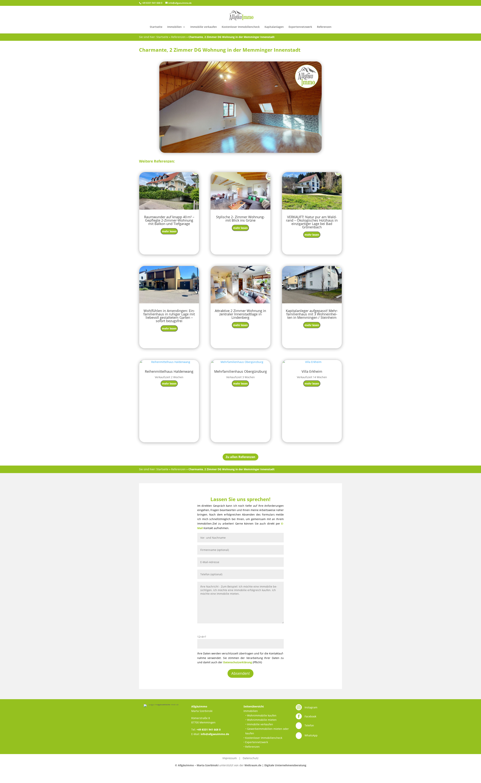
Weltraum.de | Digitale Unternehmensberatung (275, 765)
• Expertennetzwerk (256, 742)
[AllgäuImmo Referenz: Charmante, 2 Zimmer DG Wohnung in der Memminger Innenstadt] (240, 107)
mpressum (230, 758)
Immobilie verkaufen (203, 27)
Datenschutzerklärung (237, 662)
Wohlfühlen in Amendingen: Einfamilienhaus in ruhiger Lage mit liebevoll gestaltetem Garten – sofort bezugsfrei (169, 315)
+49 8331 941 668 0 (209, 729)
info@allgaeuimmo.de (215, 734)
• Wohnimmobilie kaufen (260, 715)
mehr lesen (169, 231)
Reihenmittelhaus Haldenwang (169, 371)
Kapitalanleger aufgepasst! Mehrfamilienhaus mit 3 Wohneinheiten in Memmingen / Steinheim (312, 314)
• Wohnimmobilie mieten (261, 720)
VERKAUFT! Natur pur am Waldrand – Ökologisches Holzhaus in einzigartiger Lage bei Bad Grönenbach (312, 222)
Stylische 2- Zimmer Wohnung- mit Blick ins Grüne (240, 219)
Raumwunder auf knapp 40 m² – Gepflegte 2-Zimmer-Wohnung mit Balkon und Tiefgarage (169, 220)
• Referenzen (252, 746)
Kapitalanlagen (274, 27)
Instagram (311, 707)
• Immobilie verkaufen (259, 724)
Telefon (309, 725)
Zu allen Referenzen (240, 457)
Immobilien (174, 27)
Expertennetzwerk (300, 27)
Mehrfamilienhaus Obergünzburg (240, 371)
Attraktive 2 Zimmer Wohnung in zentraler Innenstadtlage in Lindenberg (240, 314)
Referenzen (324, 27)
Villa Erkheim (312, 371)
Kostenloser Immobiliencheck (241, 27)
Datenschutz (251, 758)
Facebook (310, 716)
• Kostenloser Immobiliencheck (263, 738)
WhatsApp (311, 735)
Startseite (156, 27)
